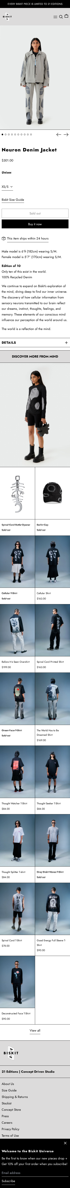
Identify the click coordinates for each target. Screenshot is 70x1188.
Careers (7, 1122)
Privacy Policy (10, 1129)
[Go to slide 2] (6, 134)
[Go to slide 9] (28, 134)
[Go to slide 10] (31, 134)
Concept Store (11, 1109)
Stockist (6, 1103)
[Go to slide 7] (21, 134)
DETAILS (9, 342)
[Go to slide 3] (9, 134)
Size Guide (9, 1090)
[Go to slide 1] (2, 134)
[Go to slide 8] (25, 134)
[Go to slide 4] (12, 134)
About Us (8, 1084)
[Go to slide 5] (15, 134)
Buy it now (35, 224)
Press (5, 1116)
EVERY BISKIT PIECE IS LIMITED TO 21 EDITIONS (35, 4)
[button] (61, 16)
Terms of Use (10, 1135)
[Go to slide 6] (18, 134)
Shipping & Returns (15, 1097)
